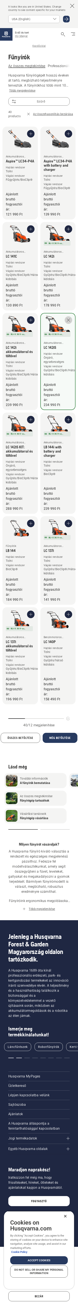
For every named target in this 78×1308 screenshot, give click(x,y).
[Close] (65, 1216)
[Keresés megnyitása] (63, 34)
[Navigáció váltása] (73, 34)
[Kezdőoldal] (6, 34)
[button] (23, 829)
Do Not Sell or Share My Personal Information (38, 1271)
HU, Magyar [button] (21, 36)
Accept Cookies (39, 1260)
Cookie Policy (19, 1252)
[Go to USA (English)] (66, 19)
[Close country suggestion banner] (72, 6)
